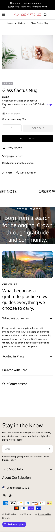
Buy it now (27, 138)
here (30, 163)
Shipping (7, 100)
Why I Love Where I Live (24, 514)
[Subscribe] (49, 449)
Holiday (21, 23)
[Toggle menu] (3, 15)
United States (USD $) (18, 487)
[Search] (45, 15)
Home (10, 23)
